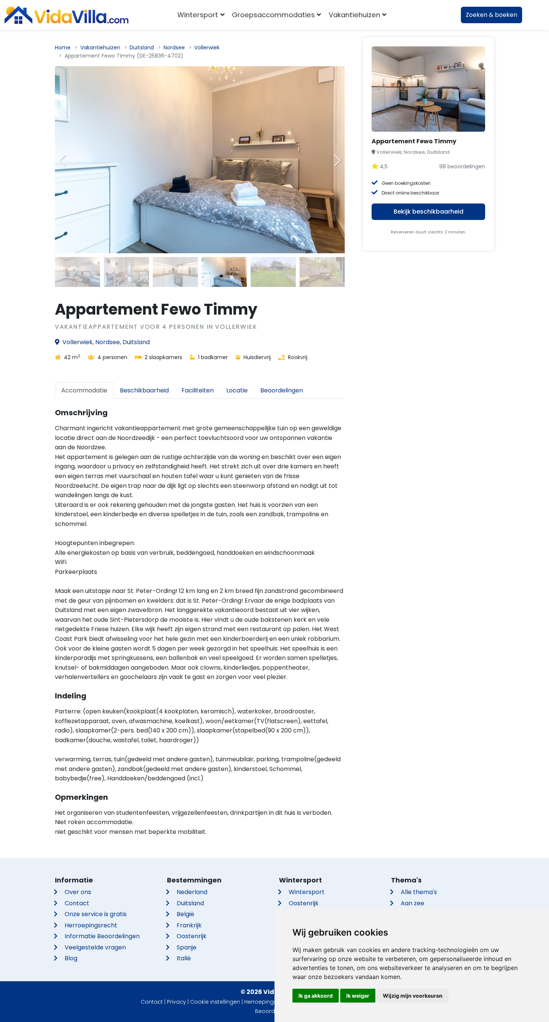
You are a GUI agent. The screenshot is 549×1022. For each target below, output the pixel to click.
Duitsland (142, 47)
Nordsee (174, 47)
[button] (337, 160)
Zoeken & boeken (491, 14)
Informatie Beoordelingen (102, 936)
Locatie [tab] (237, 390)
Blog (71, 958)
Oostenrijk (192, 936)
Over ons (78, 892)
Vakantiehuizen (100, 47)
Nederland (192, 892)
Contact (77, 903)
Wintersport (307, 892)
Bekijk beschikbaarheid (428, 211)
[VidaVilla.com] (66, 15)
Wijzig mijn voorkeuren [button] (413, 995)
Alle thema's (419, 892)
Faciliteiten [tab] (198, 390)
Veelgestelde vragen (95, 947)
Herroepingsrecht (91, 925)
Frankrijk (189, 925)
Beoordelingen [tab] (281, 390)
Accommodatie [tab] (84, 390)
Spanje (186, 947)
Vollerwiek (207, 47)
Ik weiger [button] (357, 995)
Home (63, 47)
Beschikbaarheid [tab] (144, 390)
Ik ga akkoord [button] (315, 995)
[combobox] (401, 15)
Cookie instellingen (215, 1002)
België (185, 914)
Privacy (176, 1002)
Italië (184, 958)
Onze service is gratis (96, 914)
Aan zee (412, 903)
